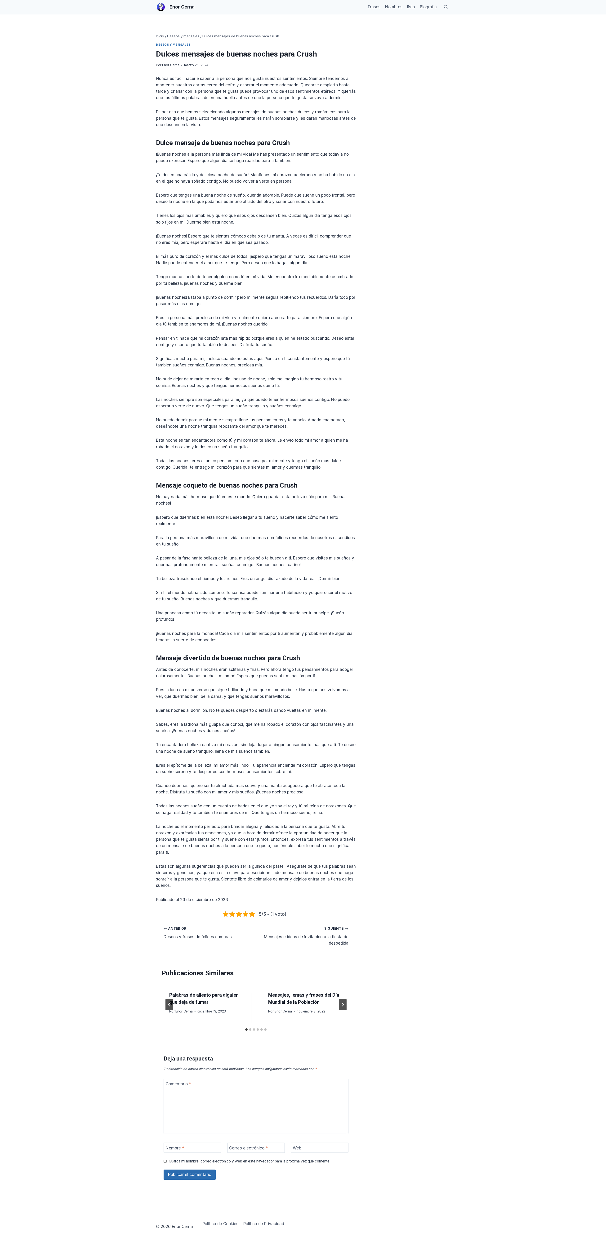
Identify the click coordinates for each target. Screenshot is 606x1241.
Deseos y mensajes (173, 44)
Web (297, 1148)
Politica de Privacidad (263, 1223)
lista (411, 6)
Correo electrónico (248, 1148)
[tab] (246, 1029)
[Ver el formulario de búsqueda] (445, 7)
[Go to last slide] (169, 1004)
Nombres (393, 6)
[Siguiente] (343, 1004)
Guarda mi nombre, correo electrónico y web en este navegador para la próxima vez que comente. (249, 1161)
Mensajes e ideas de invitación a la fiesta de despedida (306, 936)
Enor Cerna (170, 65)
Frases (374, 6)
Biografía (428, 6)
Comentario (178, 1084)
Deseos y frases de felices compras (198, 933)
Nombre (175, 1148)
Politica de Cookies (220, 1223)
